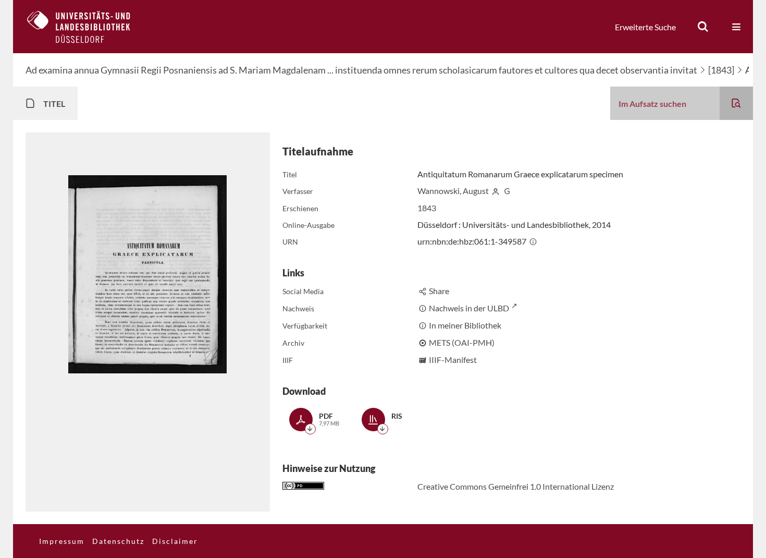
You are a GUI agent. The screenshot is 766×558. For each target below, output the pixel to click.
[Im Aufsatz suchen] (736, 103)
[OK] (703, 26)
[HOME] (86, 26)
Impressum (61, 541)
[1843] (721, 70)
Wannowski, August (453, 191)
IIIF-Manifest (453, 360)
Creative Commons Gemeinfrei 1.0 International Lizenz (515, 486)
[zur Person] (495, 191)
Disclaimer (175, 541)
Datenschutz (118, 541)
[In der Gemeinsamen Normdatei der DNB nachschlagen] (507, 191)
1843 (426, 208)
